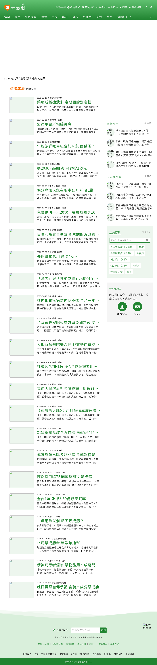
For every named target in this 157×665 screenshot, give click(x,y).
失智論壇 (31, 17)
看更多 (148, 123)
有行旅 (114, 7)
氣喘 (129, 271)
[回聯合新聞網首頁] (7, 8)
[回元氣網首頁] (18, 7)
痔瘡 (141, 247)
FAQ (37, 653)
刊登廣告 (27, 654)
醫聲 (110, 17)
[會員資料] (146, 7)
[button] (151, 16)
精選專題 (70, 644)
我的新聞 (136, 7)
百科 (54, 17)
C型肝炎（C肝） (119, 265)
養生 (17, 17)
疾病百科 (81, 644)
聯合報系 (97, 654)
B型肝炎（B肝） (119, 259)
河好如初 (89, 7)
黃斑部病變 (116, 271)
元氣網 (15, 78)
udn (6, 78)
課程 (75, 17)
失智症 (140, 253)
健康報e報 (62, 630)
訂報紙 (107, 654)
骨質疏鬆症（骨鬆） (121, 253)
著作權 (73, 653)
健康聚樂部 (57, 644)
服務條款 (64, 653)
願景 (124, 7)
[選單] (151, 7)
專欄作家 (114, 644)
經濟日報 (75, 7)
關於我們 (118, 654)
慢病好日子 (124, 17)
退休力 (87, 17)
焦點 (7, 17)
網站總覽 (129, 654)
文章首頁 (103, 644)
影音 (65, 17)
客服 (43, 653)
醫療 (44, 17)
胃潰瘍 (136, 265)
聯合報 (62, 7)
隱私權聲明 (84, 653)
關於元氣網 (43, 644)
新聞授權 (52, 654)
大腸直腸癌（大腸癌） (122, 247)
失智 (99, 17)
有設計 (102, 7)
